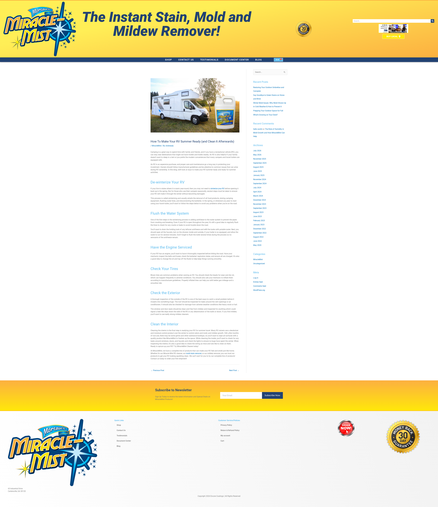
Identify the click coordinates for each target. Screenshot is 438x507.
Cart (222, 441)
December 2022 (259, 229)
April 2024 (257, 192)
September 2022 (259, 233)
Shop (168, 59)
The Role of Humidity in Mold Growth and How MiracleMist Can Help (269, 132)
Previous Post (157, 370)
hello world (257, 129)
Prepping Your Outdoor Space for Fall (268, 111)
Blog (258, 59)
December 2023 (259, 200)
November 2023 (259, 204)
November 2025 (259, 159)
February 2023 (259, 220)
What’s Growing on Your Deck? (265, 115)
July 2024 (257, 188)
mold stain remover (193, 353)
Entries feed (258, 282)
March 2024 (258, 196)
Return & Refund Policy (230, 430)
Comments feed (259, 286)
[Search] (432, 21)
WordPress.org (259, 290)
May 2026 (257, 155)
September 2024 (259, 183)
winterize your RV (217, 188)
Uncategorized (259, 263)
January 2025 (258, 175)
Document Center (237, 59)
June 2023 (257, 216)
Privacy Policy (226, 425)
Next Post (234, 370)
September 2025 (259, 163)
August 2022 (258, 237)
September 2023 (259, 208)
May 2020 (257, 245)
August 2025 (258, 167)
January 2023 (258, 225)
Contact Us (186, 59)
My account (225, 436)
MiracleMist (156, 146)
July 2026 (257, 151)
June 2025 (257, 171)
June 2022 (257, 241)
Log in (255, 278)
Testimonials (209, 59)
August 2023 (258, 212)
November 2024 (259, 179)
